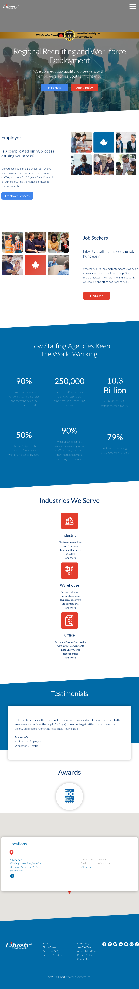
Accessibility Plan (86, 951)
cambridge (87, 859)
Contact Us (83, 959)
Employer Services (17, 196)
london (102, 859)
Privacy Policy (84, 955)
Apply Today (84, 87)
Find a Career (50, 947)
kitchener (86, 867)
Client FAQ (83, 943)
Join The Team (84, 947)
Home (46, 943)
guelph (84, 863)
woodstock (104, 863)
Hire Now (54, 87)
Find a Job (96, 296)
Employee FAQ (51, 951)
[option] (69, 733)
